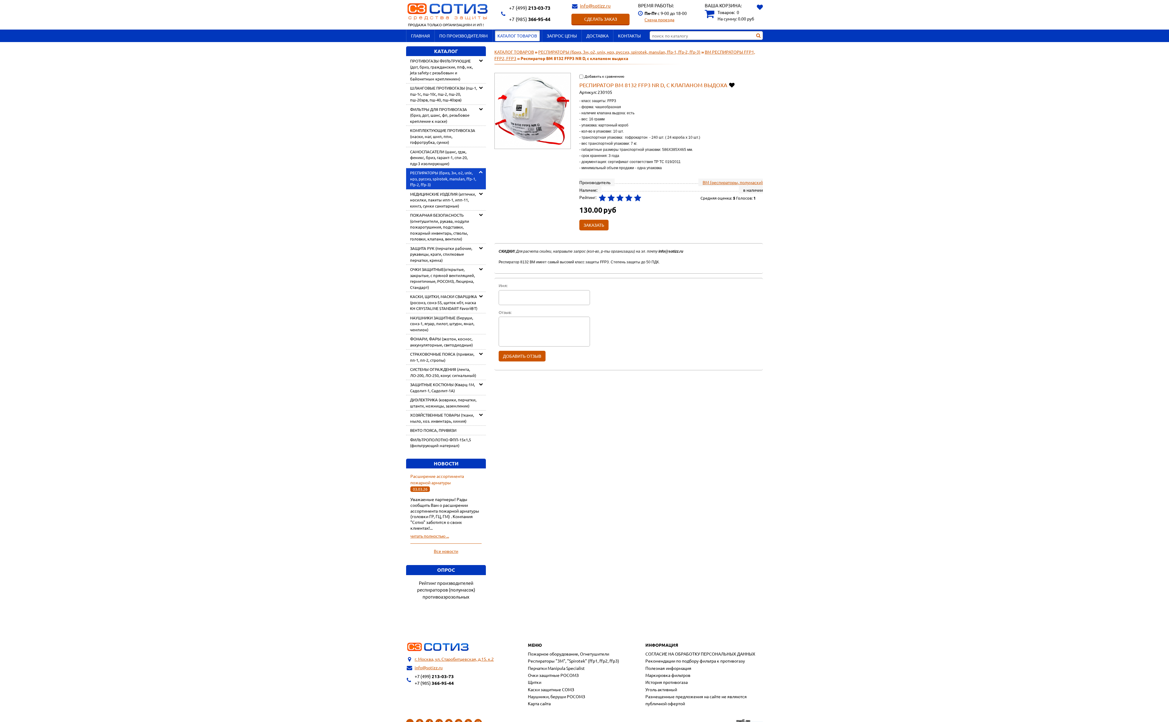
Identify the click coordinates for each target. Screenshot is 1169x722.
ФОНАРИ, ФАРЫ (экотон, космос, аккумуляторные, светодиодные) (441, 341)
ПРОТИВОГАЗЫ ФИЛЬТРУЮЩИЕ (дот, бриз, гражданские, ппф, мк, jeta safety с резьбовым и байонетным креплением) (441, 69)
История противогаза (666, 682)
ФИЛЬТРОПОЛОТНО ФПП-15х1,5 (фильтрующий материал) (440, 442)
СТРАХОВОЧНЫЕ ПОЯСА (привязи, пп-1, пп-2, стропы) (442, 357)
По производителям (463, 35)
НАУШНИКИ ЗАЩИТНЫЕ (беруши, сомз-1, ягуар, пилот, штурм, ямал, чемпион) (442, 323)
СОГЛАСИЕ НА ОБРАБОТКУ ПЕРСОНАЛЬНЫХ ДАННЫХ (700, 653)
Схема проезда (659, 19)
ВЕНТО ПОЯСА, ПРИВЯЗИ (433, 430)
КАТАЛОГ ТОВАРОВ (517, 35)
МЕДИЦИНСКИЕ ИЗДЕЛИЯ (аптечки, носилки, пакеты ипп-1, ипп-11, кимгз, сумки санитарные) (443, 199)
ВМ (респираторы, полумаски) (733, 182)
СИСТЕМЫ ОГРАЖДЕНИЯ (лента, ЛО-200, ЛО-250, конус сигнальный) (443, 372)
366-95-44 (529, 19)
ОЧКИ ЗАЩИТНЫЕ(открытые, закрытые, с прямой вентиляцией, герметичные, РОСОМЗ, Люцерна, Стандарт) (442, 278)
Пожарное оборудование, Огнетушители (568, 653)
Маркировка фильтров (667, 675)
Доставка (597, 35)
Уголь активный (661, 689)
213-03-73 (529, 8)
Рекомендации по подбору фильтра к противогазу (695, 660)
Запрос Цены (562, 35)
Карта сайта (539, 703)
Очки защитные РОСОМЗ (553, 675)
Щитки (534, 682)
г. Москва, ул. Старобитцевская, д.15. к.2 (454, 659)
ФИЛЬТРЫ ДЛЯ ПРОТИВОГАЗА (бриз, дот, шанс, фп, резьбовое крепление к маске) (439, 115)
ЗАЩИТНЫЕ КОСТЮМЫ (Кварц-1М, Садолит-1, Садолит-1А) (442, 387)
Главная (420, 35)
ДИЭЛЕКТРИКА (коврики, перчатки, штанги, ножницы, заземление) (443, 402)
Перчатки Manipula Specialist (556, 668)
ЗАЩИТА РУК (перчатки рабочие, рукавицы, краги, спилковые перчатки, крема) (441, 254)
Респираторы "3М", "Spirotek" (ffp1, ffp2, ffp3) (573, 660)
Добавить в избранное (732, 85)
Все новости (446, 551)
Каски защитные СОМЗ (551, 689)
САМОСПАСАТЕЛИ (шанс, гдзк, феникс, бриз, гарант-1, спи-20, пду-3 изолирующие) (439, 157)
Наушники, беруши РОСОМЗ (556, 696)
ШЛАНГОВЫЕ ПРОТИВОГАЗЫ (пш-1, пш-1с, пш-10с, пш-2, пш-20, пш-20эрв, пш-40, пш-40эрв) (443, 93)
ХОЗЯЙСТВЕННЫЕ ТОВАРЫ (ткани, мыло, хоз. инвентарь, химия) (442, 418)
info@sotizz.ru (595, 6)
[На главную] (438, 647)
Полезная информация (668, 668)
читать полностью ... (429, 536)
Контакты (629, 35)
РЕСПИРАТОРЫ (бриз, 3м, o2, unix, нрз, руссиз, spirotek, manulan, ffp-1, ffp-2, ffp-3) (443, 178)
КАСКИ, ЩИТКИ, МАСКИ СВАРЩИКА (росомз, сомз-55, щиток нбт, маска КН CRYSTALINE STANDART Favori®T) (443, 302)
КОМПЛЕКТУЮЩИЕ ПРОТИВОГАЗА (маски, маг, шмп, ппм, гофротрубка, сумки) (442, 136)
